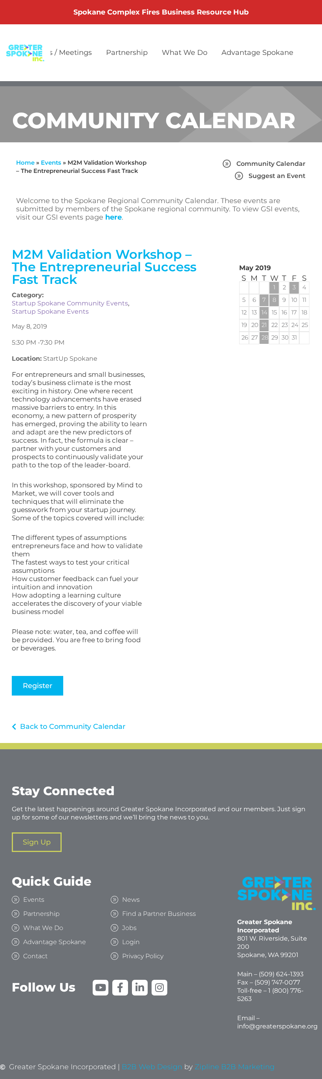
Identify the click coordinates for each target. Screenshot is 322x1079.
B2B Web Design (152, 1067)
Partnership (127, 52)
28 (264, 337)
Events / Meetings (60, 52)
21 (264, 325)
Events (51, 162)
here (113, 217)
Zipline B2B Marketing (234, 1067)
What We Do (184, 52)
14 (264, 312)
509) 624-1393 (282, 974)
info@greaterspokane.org (277, 1026)
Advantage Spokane (257, 52)
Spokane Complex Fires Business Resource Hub (161, 12)
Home (25, 162)
